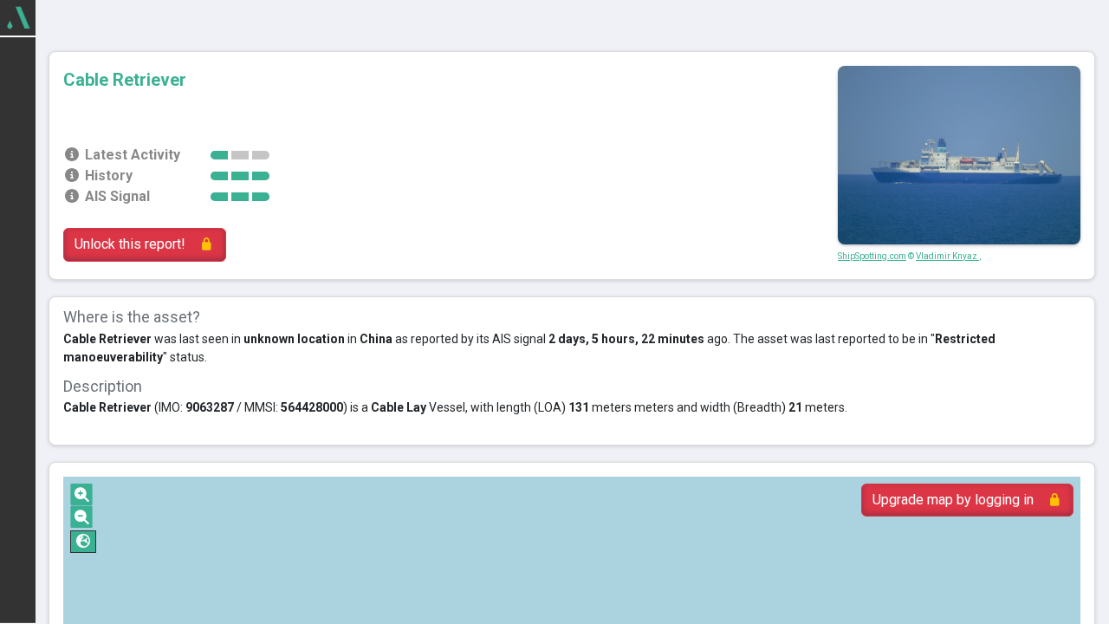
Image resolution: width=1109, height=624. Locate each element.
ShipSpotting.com (872, 256)
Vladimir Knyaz (947, 256)
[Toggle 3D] (83, 541)
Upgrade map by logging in (953, 499)
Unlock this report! (130, 244)
